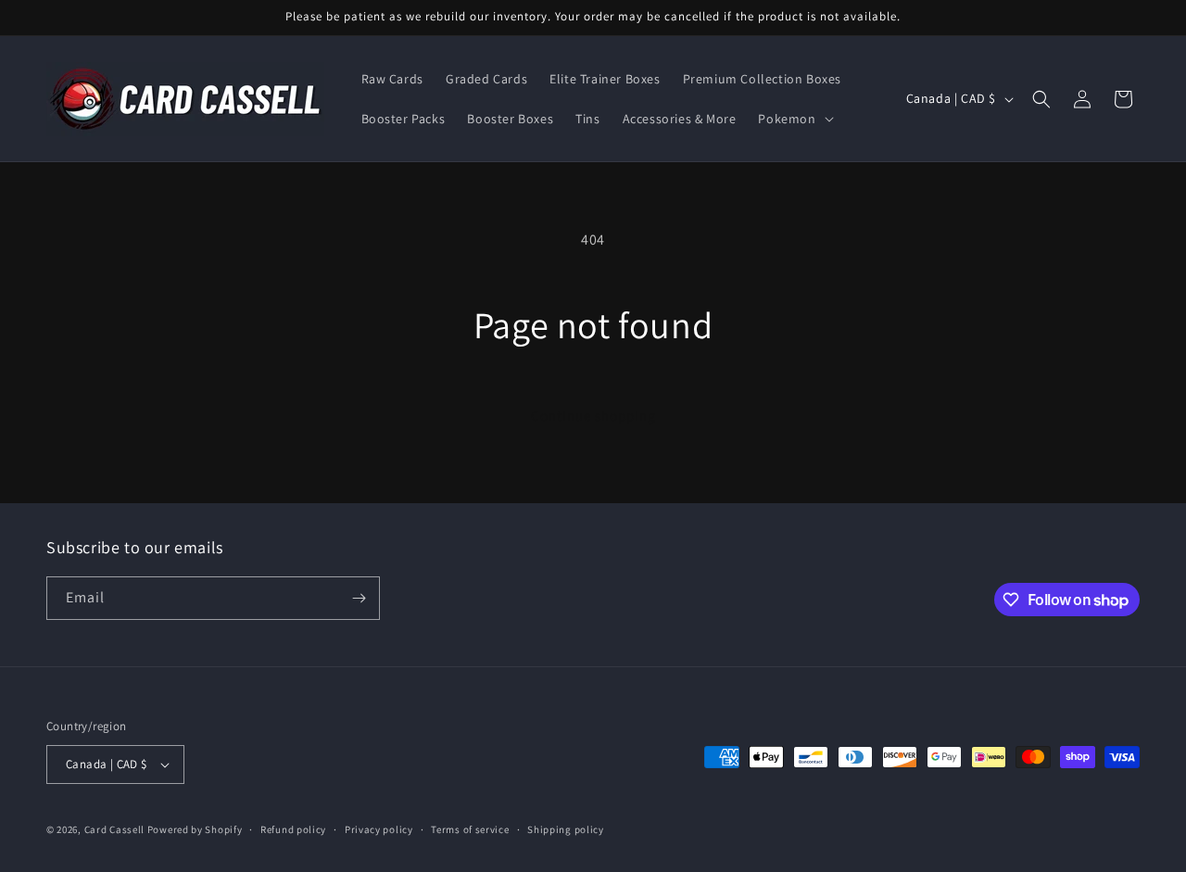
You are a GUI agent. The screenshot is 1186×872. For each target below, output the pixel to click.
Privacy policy (379, 829)
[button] (793, 118)
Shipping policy (565, 829)
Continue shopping (593, 415)
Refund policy (293, 829)
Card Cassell (114, 829)
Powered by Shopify (195, 829)
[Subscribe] (358, 598)
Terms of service (470, 829)
